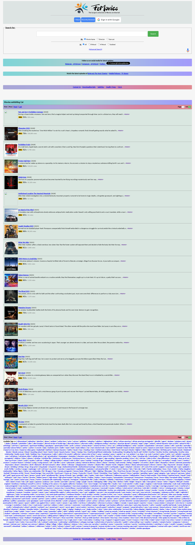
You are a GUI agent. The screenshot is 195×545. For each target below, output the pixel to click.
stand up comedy (111, 511)
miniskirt (154, 488)
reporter (143, 503)
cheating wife (143, 456)
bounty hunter (65, 452)
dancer (105, 463)
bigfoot (138, 450)
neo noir (100, 492)
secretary (91, 507)
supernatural (68, 514)
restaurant (170, 503)
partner (41, 499)
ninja (17, 494)
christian (37, 458)
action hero (62, 441)
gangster (162, 473)
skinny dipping (139, 509)
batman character (59, 450)
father (175, 469)
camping (106, 454)
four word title (48, 473)
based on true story (11, 450)
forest (27, 473)
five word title (166, 471)
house (32, 480)
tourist (49, 520)
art (114, 446)
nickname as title (168, 492)
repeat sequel (133, 503)
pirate (110, 499)
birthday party (166, 450)
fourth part (59, 473)
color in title (74, 460)
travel (129, 520)
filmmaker (108, 471)
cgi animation (52, 456)
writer (59, 528)
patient (54, 499)
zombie (132, 528)
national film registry (57, 492)
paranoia (7, 499)
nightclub (184, 492)
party (48, 499)
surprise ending (137, 514)
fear (55, 471)
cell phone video (25, 456)
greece (32, 475)
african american (125, 441)
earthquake (114, 467)
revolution (17, 505)
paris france (26, 499)
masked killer (27, 488)
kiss (115, 482)
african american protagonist (143, 441)
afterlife (157, 441)
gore (26, 475)
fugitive (116, 473)
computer (118, 460)
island (12, 482)
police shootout (175, 499)
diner (58, 465)
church (89, 458)
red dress (82, 503)
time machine (124, 518)
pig (100, 499)
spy (89, 511)
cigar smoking (109, 458)
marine (148, 486)
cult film (57, 463)
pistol (116, 499)
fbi (43, 471)
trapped (109, 520)
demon (172, 463)
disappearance (81, 465)
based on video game (27, 450)
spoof (84, 511)
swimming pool (19, 516)
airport (189, 441)
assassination (149, 446)
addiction (83, 441)
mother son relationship (116, 490)
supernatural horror (81, 514)
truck (163, 520)
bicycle (131, 450)
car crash (148, 454)
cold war (39, 460)
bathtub (49, 450)
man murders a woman (27, 486)
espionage (32, 469)
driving (20, 467)
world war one (185, 526)
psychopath (187, 501)
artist (134, 446)
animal (152, 444)
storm (134, 511)
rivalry (25, 505)
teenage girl (167, 516)
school (26, 507)
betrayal (125, 450)
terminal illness (12, 518)
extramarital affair (102, 469)
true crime (170, 520)
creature (6, 463)
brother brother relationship (167, 452)
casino (162, 454)
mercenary (95, 488)
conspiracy (143, 460)
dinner (64, 465)
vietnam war (15, 524)
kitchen (120, 482)
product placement (141, 501)
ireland (187, 480)
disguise (121, 465)
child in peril (180, 456)
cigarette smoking (122, 458)
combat (88, 460)
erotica (18, 469)
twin (17, 522)
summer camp (34, 514)
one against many (71, 497)
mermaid (104, 488)
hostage (6, 480)
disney (127, 465)
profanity (152, 501)
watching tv (158, 524)
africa (116, 441)
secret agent (70, 507)
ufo (39, 522)
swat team (8, 516)
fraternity (82, 473)
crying (34, 463)
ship (186, 507)
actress (75, 441)
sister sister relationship (112, 509)
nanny (41, 492)
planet (121, 499)
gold (8, 475)
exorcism (61, 469)
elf (143, 467)
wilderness (40, 526)
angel (141, 444)
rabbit (33, 503)
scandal (158, 505)
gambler (136, 473)
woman (79, 526)
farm (170, 469)
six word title (128, 509)
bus (39, 454)
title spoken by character (168, 518)
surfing (114, 514)
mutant (34, 492)
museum (19, 492)
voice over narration (91, 524)
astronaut (159, 446)
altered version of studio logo (55, 444)
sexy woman (153, 507)
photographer (81, 499)
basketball (40, 450)
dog (165, 465)
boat (45, 452)
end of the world (151, 467)
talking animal (53, 516)
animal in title (185, 444)
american (112, 444)
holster (97, 477)
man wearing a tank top (46, 486)
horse (156, 477)
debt (157, 463)
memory (50, 488)
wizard (67, 526)
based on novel (170, 448)
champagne (63, 456)
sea (47, 507)
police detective (151, 499)
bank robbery (81, 448)
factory (125, 469)
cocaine (32, 460)
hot (12, 480)
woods (175, 526)
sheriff (180, 507)
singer (64, 509)
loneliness (15, 484)
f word (119, 469)
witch (54, 526)
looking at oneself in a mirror (30, 484)
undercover (53, 522)
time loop (114, 518)
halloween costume (121, 475)
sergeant (126, 507)
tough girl (33, 520)
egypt (122, 467)
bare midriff (110, 448)
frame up (68, 473)
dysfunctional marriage (87, 467)
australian (187, 446)
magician (149, 484)
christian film (46, 458)
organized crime (127, 497)
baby (44, 448)
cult (51, 463)
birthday (156, 450)
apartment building (37, 446)
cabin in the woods (65, 454)
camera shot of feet (89, 454)
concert (135, 460)
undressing (63, 522)
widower (31, 526)
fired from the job (124, 471)
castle (168, 454)
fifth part (88, 471)
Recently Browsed (88, 20)
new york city (146, 492)
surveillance (158, 514)
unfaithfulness (74, 522)
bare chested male (98, 448)
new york (136, 492)
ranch (59, 503)
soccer (33, 511)
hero (19, 477)
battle (70, 450)
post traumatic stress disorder (51, 501)
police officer (163, 499)
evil (39, 469)
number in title (106, 494)
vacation (148, 522)
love (85, 484)
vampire (155, 522)
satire (152, 505)
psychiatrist (170, 501)
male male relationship (181, 484)
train (80, 520)
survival (166, 514)
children (17, 458)
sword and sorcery (39, 516)
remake (124, 503)
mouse (147, 490)
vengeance (177, 522)
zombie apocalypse (143, 528)
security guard (101, 507)
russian (94, 505)
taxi (105, 516)
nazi (85, 492)
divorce (153, 465)
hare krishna (162, 475)
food (189, 471)
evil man (45, 469)
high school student (66, 477)
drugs (59, 467)
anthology (6, 446)
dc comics (144, 463)
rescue (150, 503)
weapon (180, 524)
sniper (22, 511)
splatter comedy (75, 511)
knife (126, 482)
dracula (179, 465)
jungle (84, 482)
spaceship (52, 511)
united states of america (104, 522)
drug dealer (43, 467)
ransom (65, 503)
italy (23, 482)
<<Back (77, 20)
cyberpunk (70, 463)
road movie (38, 505)
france (75, 473)
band (67, 448)
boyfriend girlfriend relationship (99, 452)
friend (96, 473)
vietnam (6, 524)
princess (102, 501)
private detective (126, 501)
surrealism (148, 514)
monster (54, 490)
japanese (38, 482)
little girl (180, 482)
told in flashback (15, 520)
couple (174, 460)
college (46, 460)
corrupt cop (156, 460)
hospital (186, 477)
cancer (112, 454)
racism (52, 503)
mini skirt (146, 488)
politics (13, 501)
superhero (44, 514)
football (6, 473)
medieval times (39, 488)
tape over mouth (90, 516)
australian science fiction (12, 448)
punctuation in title (10, 503)
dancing (111, 463)
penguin (61, 499)
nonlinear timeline (74, 494)
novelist (96, 494)
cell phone (14, 456)
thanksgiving (36, 518)
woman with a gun (165, 526)
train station (88, 520)
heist (189, 475)
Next (15, 107)
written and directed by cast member (76, 528)
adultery (99, 441)
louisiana (79, 484)
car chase (140, 454)
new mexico (126, 492)
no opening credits (27, 494)
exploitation (81, 469)
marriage (155, 486)
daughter (136, 463)
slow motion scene (185, 509)
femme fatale (78, 471)
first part (136, 471)
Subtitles (101, 87)
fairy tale (137, 469)
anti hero (15, 446)
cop (149, 460)
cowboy (186, 460)
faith (144, 469)
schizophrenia (18, 507)
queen (21, 503)
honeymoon (139, 477)
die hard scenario (49, 465)
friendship (103, 473)
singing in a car (80, 509)
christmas (56, 458)
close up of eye (184, 458)
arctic (72, 446)
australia (179, 446)
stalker (94, 511)
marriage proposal (167, 486)
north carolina (87, 494)
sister (100, 509)
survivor (174, 514)
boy (85, 452)
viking (48, 524)
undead (45, 522)
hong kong (149, 477)
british (145, 452)
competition (109, 460)
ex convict (53, 469)
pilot (104, 499)
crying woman (43, 463)
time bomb (105, 518)
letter (166, 482)
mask (19, 488)
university (117, 522)
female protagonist (65, 471)
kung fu (138, 482)
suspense (181, 514)
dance (99, 463)
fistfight (157, 471)
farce (164, 469)
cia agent (99, 458)
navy (81, 492)
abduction (31, 441)
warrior (134, 524)
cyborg (78, 463)
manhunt (113, 486)
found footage (36, 473)
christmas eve (66, 458)
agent (164, 441)
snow (28, 511)
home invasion (107, 477)
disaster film (99, 465)
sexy (146, 507)
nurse (120, 494)
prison (108, 501)
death (152, 463)
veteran (185, 522)
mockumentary (30, 490)
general (174, 473)
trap (102, 520)
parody (34, 499)
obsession (127, 494)
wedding (187, 524)
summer (24, 514)
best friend (116, 450)
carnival (156, 454)
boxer (74, 452)
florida (183, 471)
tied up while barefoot (91, 518)
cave (6, 456)
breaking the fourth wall (133, 452)
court (180, 460)
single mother (92, 509)
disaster (91, 465)
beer (93, 450)
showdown (44, 509)
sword (29, 516)
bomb (51, 452)
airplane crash (180, 441)
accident (54, 441)
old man (164, 494)
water (166, 524)
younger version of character (117, 528)
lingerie (172, 482)
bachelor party (53, 448)
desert (17, 465)
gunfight (80, 475)
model (40, 490)
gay (168, 473)
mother (80, 490)
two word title (31, 522)
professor (161, 501)
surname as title (124, 514)
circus (132, 458)
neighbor (92, 492)
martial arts (184, 486)
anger (146, 444)
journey (72, 482)
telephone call (186, 516)
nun (115, 494)
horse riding (164, 477)
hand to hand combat (148, 475)
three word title (67, 518)
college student (56, 460)
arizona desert (87, 446)
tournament (58, 520)
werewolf (7, 526)
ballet (62, 448)
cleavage (174, 458)
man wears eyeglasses (81, 486)
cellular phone (37, 456)
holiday (90, 477)
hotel (17, 480)
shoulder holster (33, 509)
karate (90, 482)
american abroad (124, 444)
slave (168, 509)
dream (7, 467)
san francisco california (115, 505)
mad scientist (128, 484)
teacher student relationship (125, 516)
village (54, 524)
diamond (38, 465)
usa (142, 522)
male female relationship (162, 484)
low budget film (105, 484)
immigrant (75, 480)
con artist (127, 460)
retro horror (180, 503)
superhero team (56, 514)
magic (142, 484)
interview (161, 480)
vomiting (103, 524)
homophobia (118, 477)
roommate (76, 505)
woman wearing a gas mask (127, 526)
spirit (65, 511)
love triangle (93, 484)
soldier (40, 511)
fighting (100, 471)
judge (79, 482)
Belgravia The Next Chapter (98, 74)
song (45, 511)
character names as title (122, 456)
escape (24, 469)
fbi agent (49, 471)
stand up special (125, 511)
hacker (91, 475)
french (90, 473)
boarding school (36, 452)
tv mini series (187, 520)
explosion (90, 469)
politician (6, 501)
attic (172, 446)
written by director (99, 528)
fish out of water (146, 471)
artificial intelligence (123, 446)
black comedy (177, 450)
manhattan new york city (99, 486)
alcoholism (23, 444)
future (129, 473)
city (137, 458)
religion (116, 503)
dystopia (100, 467)
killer (105, 482)
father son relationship (32, 471)
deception (164, 463)
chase (134, 456)
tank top (79, 516)
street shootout (152, 511)
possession (21, 501)
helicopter (8, 477)
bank (72, 448)
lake (144, 482)
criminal (28, 463)
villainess (67, 524)
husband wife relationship (52, 480)
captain (119, 454)
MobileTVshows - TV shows (118, 74)
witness (61, 526)
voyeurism (119, 524)
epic (179, 467)
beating (87, 450)
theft (44, 518)
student (7, 514)
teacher (111, 516)
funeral (122, 473)
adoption (91, 441)
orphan (147, 497)
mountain (140, 490)
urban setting (134, 522)
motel (74, 490)
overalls (171, 497)
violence (75, 524)
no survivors (40, 494)
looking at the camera (51, 484)
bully (27, 454)
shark (175, 507)
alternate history (73, 444)
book (56, 452)
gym (86, 475)
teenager (176, 516)
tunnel (178, 520)
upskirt (125, 522)
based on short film (185, 448)
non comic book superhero (56, 494)
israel (18, 482)
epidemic (186, 467)
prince (95, 501)
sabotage (102, 505)
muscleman (10, 492)
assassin (141, 446)
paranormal (16, 499)
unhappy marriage (87, 522)
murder (154, 490)
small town (9, 511)
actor (70, 441)
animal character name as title (167, 444)
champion (72, 456)
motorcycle (131, 490)
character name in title (104, 456)
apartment (24, 446)
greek (38, 475)
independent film (86, 480)
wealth (172, 524)
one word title (97, 497)
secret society (81, 507)
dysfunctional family (70, 467)
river (30, 505)
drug (26, 467)
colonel (66, 460)
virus (81, 524)
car (124, 454)
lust (120, 484)
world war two (50, 528)
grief (43, 475)
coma (82, 460)
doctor (159, 465)
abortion (40, 441)
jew (52, 482)
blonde (8, 452)
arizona (77, 446)
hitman (83, 477)
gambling (144, 473)
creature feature (17, 463)
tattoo (100, 516)
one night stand (85, 497)
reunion (189, 503)
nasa (46, 492)
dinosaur (71, 465)
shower (52, 509)
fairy (131, 469)
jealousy (46, 482)
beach (75, 450)
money (46, 490)
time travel (135, 518)
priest (89, 501)
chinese (30, 458)
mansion (132, 486)
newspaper (156, 492)
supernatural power (97, 514)
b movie (38, 448)
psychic (178, 501)
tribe (147, 520)
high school (53, 477)
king (110, 482)
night (177, 492)
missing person (171, 488)
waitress (127, 524)
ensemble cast (171, 467)
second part (53, 507)
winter (48, 526)
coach (26, 460)
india (96, 480)
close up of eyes (10, 460)
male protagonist (11, 486)
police (128, 499)
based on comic (141, 448)
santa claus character (141, 505)
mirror (161, 488)
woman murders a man (107, 526)
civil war (143, 458)
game (151, 473)
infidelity (110, 480)
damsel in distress (88, 463)
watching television (146, 524)
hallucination (134, 475)
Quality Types (111, 87)
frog (110, 473)
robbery (54, 505)
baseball (119, 448)
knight (132, 482)
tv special (10, 522)
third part (56, 518)
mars (177, 486)
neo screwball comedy (113, 492)
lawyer (159, 482)
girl (4, 475)
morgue (67, 490)
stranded (141, 511)
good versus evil (17, 475)
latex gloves (151, 482)
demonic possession (183, 463)
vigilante (41, 524)
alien (30, 444)
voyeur (110, 524)
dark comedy (120, 463)
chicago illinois (165, 456)
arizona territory (100, 446)
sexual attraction (137, 507)
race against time (42, 503)
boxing (80, 452)
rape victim (73, 503)
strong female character (168, 511)
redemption (91, 503)
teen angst (147, 516)
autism (31, 448)
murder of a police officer (168, 490)
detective (24, 465)
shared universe (165, 507)
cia (94, 458)
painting (185, 497)
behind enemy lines (103, 450)
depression (9, 465)
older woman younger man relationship (30, 497)
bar (88, 448)
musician (27, 492)
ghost (188, 473)
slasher (162, 509)
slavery (173, 509)
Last (20, 107)
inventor (170, 480)
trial (141, 520)
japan (32, 482)
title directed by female (148, 518)
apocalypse (49, 446)
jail (27, 482)
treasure (136, 520)
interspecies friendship (148, 480)
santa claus (128, 505)
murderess (183, 490)
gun (74, 475)
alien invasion (38, 444)
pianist (89, 499)
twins (22, 522)
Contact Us (77, 87)
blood (27, 452)
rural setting (86, 505)
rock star (68, 505)
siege (59, 509)
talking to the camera (67, 516)
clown (20, 460)
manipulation (122, 486)
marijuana (140, 486)
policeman (186, 499)
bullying (33, 454)
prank (65, 501)
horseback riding (176, 477)
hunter (38, 480)
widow (24, 526)
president (81, 501)
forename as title (17, 473)
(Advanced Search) (95, 49)
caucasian (186, 454)
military (119, 488)
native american (72, 492)
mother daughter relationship (95, 490)
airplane (171, 441)
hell (15, 477)
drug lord (52, 467)
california (76, 454)
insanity (128, 480)
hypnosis (66, 480)
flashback (176, 471)
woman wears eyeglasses (147, 526)
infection (102, 480)
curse (63, 463)
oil (159, 494)
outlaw (164, 497)
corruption (166, 460)
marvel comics (11, 488)
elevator (137, 467)
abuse (47, 441)
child (173, 456)
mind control (127, 488)
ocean (134, 494)
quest (27, 503)
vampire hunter (165, 522)
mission (180, 488)
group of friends (65, 475)
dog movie (171, 465)
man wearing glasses (63, 486)
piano (96, 499)
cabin (55, 454)
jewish (57, 482)
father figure (18, 471)
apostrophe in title (61, 446)
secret (62, 507)
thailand (28, 518)
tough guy (42, 520)
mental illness (70, 488)
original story (139, 497)
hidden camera (42, 477)
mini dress (137, 488)
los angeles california (67, 484)
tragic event (72, 520)
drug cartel (34, 467)
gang (156, 473)
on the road (50, 497)
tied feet (78, 518)
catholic (178, 454)
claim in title (151, 458)
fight (94, 471)
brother (152, 452)
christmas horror (79, 458)
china (24, 458)
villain (60, 524)
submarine (16, 514)
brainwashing (117, 452)
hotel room (24, 480)
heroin (25, 477)
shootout (14, 509)
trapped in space (119, 520)
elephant (129, 467)
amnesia (134, 444)
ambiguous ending (101, 444)
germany (181, 473)
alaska (8, 444)
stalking (101, 511)
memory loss (59, 488)
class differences (163, 458)
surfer (108, 514)
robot (61, 505)
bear (81, 450)
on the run (60, 497)
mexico (111, 488)
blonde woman (18, 452)
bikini (149, 450)
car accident (131, 454)
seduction (111, 507)
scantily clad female (170, 505)
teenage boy (156, 516)
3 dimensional (21, 441)
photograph (70, 499)
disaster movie (111, 465)
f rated (112, 469)
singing (70, 509)
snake (16, 511)
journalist (64, 482)
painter (178, 497)
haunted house (173, 475)
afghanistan (108, 441)
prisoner (115, 501)
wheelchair (16, 526)
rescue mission (159, 503)
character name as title (85, 456)
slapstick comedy (152, 509)
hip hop (77, 477)
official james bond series (147, 494)
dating (129, 463)
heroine (32, 477)
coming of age (98, 460)
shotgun (22, 509)
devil (31, 465)
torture (26, 520)
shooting (6, 509)
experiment (70, 469)
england (162, 467)
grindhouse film (52, 475)
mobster (20, 490)
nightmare (10, 494)
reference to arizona (105, 503)
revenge (9, 505)
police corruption (137, 499)
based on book (129, 448)
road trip (47, 505)
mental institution (83, 488)
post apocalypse (32, 501)
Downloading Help (89, 87)
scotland (41, 507)
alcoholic (14, 444)
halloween (109, 475)
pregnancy (73, 501)
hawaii (183, 475)
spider (59, 511)
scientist (33, 507)
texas (21, 518)
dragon (186, 465)
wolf (73, 526)
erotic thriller (9, 469)
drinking (14, 467)
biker (144, 450)
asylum (167, 446)
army (109, 446)
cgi (45, 456)
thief (49, 518)
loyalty (114, 484)
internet (135, 480)
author (25, 448)
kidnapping (98, 482)
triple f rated (154, 520)
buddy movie (19, 454)
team (139, 516)
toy (65, 520)
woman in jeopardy (90, 526)
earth (107, 467)
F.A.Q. (120, 87)
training (97, 520)
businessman (46, 454)
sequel (119, 507)
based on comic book (156, 448)
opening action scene (111, 497)
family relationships (154, 469)
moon (60, 490)
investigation (179, 480)
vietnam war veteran (29, 524)
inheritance (119, 480)
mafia (136, 484)
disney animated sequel (140, 465)
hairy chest (100, 475)
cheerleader (153, 456)
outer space (156, 497)
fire (115, 471)
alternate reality (87, 444)
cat (173, 454)
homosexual (128, 477)
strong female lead (185, 511)
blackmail (187, 450)
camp (99, 454)
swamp (189, 514)
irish (7, 482)
